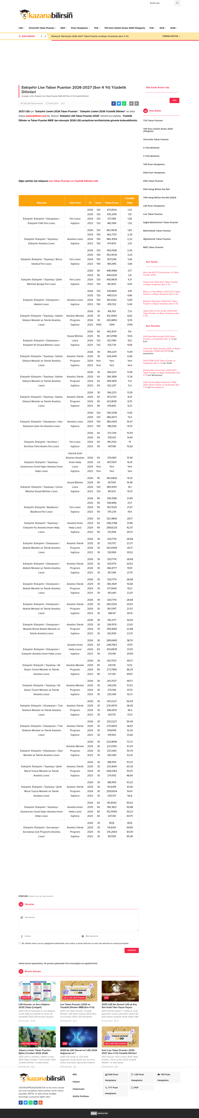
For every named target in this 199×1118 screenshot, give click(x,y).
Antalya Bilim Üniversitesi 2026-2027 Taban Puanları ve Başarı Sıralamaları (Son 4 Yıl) (161, 372)
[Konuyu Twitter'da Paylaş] (119, 103)
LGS (31, 96)
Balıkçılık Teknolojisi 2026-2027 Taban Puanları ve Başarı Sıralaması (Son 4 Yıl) (160, 302)
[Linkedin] (36, 1103)
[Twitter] (26, 1103)
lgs (37, 896)
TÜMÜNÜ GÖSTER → (171, 36)
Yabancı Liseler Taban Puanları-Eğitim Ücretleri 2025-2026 (35, 1052)
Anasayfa (25, 96)
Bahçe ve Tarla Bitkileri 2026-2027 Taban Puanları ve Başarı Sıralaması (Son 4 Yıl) (161, 292)
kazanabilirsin (158, 387)
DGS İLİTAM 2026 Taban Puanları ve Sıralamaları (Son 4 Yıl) (159, 361)
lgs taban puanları (46, 896)
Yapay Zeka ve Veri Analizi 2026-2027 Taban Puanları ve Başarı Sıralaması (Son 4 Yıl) (92, 36)
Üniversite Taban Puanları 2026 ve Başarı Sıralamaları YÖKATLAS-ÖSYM (161, 349)
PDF (28, 998)
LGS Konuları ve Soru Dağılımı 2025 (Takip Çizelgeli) (34, 1006)
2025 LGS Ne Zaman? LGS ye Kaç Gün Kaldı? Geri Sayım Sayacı (119, 1006)
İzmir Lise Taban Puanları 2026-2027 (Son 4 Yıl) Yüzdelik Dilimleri (119, 1052)
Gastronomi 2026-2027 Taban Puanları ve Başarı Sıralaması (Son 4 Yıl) (160, 283)
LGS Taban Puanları (35, 103)
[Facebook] (21, 1103)
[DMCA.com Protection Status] (99, 1113)
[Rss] (40, 1103)
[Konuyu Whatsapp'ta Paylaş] (124, 103)
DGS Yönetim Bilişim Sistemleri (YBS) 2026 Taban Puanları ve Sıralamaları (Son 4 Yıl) (161, 385)
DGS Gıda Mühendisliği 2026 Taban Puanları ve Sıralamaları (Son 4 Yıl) (159, 337)
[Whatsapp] (31, 1103)
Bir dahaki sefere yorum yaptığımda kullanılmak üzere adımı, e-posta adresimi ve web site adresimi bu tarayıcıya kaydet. (75, 943)
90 (34, 1021)
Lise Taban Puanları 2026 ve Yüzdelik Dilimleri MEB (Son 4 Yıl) (77, 1006)
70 (118, 1021)
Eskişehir (31, 896)
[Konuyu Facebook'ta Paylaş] (113, 103)
